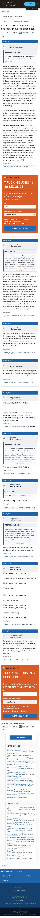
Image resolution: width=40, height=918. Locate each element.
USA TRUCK (17, 776)
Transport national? (28, 756)
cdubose (17, 815)
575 (14, 33)
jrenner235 (18, 830)
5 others (26, 507)
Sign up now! (21, 738)
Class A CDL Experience (13, 211)
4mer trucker (7, 352)
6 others (27, 426)
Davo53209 (19, 786)
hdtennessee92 (11, 837)
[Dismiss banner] (37, 4)
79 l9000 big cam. (18, 819)
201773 (6, 166)
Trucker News (19, 891)
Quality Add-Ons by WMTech (20, 913)
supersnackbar (15, 245)
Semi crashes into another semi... (25, 839)
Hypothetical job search (22, 823)
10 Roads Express (23, 766)
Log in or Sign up (32, 9)
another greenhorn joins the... (24, 828)
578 (23, 33)
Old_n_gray (20, 624)
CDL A (8, 223)
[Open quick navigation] (36, 21)
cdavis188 (19, 426)
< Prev (3, 33)
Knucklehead (11, 166)
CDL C (26, 223)
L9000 (15, 820)
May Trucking (26, 750)
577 (20, 33)
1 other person (31, 315)
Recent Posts (18, 16)
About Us (19, 887)
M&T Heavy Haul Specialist (14, 759)
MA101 (16, 791)
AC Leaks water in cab (24, 845)
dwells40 (14, 426)
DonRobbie (28, 352)
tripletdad (18, 782)
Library (19, 894)
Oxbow (20, 166)
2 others (24, 660)
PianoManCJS (22, 768)
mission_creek (22, 847)
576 (17, 33)
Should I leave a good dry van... (24, 813)
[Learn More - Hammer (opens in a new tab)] (20, 4)
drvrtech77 (21, 315)
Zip (5, 203)
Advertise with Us (19, 897)
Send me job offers (20, 228)
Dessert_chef (21, 809)
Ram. (13, 852)
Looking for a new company (23, 780)
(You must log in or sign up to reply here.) (13, 723)
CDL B (17, 223)
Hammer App (19, 900)
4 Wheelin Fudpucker (28, 751)
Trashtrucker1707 (16, 635)
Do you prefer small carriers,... (21, 851)
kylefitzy (13, 438)
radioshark (13, 518)
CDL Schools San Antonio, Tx (25, 807)
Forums (5, 11)
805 (33, 33)
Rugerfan (12, 660)
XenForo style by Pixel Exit (20, 911)
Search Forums (7, 16)
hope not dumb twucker (18, 352)
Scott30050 (19, 774)
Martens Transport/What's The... (25, 784)
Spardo (12, 46)
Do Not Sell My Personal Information (19, 904)
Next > (3, 36)
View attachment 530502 (24, 495)
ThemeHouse (31, 914)
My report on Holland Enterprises (23, 790)
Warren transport (30, 761)
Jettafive (16, 778)
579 (27, 33)
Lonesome (7, 315)
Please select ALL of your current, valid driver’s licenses (17, 220)
